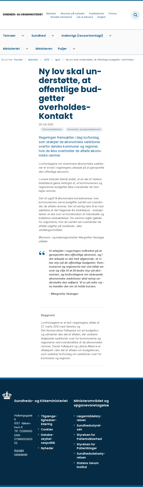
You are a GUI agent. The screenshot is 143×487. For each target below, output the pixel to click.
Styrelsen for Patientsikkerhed (89, 437)
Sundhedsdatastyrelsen (91, 455)
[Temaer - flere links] (22, 36)
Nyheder (47, 448)
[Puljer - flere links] (73, 49)
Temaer (9, 35)
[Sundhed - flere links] (52, 36)
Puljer (62, 49)
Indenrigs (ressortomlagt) (82, 35)
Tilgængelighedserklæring (49, 420)
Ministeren (44, 49)
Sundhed (38, 35)
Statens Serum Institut (88, 465)
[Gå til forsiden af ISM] (21, 15)
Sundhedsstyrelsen (89, 427)
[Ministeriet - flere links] (26, 49)
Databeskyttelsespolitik (48, 439)
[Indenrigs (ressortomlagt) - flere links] (109, 36)
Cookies (47, 429)
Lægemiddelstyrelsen (89, 418)
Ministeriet (11, 49)
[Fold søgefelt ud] (135, 15)
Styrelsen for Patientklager (87, 446)
